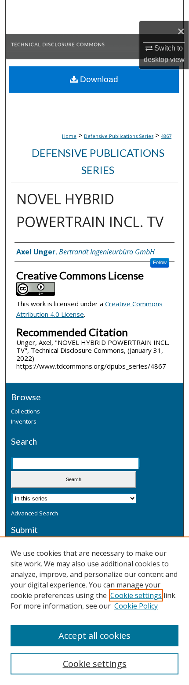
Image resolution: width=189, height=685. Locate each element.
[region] (94, 610)
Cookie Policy (136, 606)
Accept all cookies (94, 636)
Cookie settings (136, 595)
